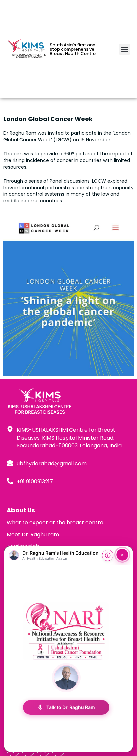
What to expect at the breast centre (55, 522)
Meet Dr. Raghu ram (33, 534)
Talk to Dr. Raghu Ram (66, 707)
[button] (124, 49)
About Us (21, 510)
